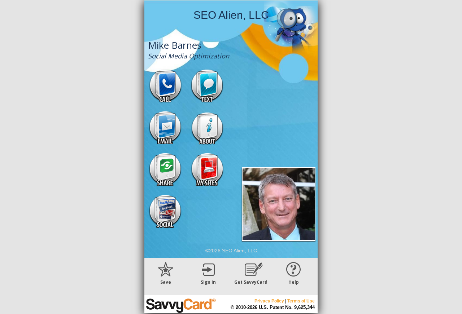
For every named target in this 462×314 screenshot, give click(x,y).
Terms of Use (301, 301)
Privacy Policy (269, 301)
